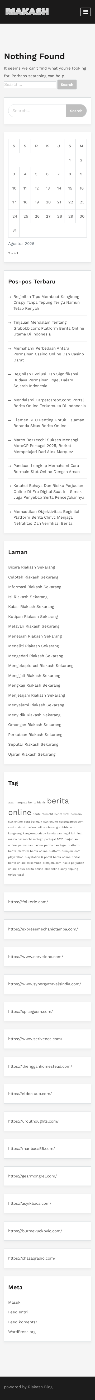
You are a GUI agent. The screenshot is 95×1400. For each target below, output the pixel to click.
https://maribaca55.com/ (31, 1148)
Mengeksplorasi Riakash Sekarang (40, 665)
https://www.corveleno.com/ (35, 956)
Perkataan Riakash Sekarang (35, 734)
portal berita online (57, 857)
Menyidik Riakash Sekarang (34, 715)
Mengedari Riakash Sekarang (35, 656)
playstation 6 (34, 857)
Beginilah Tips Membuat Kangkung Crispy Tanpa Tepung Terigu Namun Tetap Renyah (46, 302)
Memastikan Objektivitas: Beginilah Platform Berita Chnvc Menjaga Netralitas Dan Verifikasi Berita (46, 517)
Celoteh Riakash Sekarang (33, 577)
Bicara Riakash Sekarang (31, 567)
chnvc (50, 827)
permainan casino (30, 845)
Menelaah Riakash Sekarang (35, 636)
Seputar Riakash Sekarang (33, 744)
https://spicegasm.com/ (30, 1011)
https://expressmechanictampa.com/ (43, 929)
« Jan (13, 252)
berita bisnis (37, 802)
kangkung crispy (34, 833)
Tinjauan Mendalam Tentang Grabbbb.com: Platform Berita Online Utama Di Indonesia (48, 328)
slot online (52, 869)
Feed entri (18, 1312)
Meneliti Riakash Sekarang (33, 646)
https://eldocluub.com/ (30, 1093)
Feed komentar (22, 1322)
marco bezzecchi (20, 839)
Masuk (14, 1302)
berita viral (61, 814)
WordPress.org (22, 1331)
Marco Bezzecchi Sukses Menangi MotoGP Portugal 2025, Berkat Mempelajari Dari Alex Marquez (45, 446)
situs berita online (30, 869)
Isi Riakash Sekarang (28, 596)
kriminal (76, 833)
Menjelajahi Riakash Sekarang (36, 695)
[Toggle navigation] (85, 11)
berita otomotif (43, 814)
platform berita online (32, 851)
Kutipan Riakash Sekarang (33, 616)
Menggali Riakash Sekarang (34, 675)
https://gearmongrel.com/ (32, 1176)
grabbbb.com (65, 827)
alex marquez (17, 802)
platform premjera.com (64, 851)
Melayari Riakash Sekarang (33, 626)
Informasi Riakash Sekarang (34, 587)
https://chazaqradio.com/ (32, 1258)
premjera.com (51, 863)
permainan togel (55, 845)
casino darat (16, 827)
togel (20, 874)
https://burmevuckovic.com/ (35, 1231)
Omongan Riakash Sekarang (34, 724)
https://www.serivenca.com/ (35, 1038)
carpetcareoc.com (71, 821)
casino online (36, 827)
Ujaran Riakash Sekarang (31, 754)
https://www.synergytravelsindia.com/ (44, 984)
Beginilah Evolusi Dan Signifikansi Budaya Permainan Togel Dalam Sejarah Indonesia (45, 380)
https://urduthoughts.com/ (33, 1121)
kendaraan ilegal (58, 833)
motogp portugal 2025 (48, 839)
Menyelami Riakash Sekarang (36, 705)
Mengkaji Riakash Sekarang (34, 685)
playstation (15, 857)
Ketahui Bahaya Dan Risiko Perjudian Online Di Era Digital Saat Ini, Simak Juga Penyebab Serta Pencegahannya (48, 491)
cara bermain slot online (41, 821)
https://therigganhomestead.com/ (40, 1066)
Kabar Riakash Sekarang (31, 606)
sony (63, 869)
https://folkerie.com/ (28, 901)
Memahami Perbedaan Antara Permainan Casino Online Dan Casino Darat (48, 354)
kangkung (15, 833)
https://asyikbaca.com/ (29, 1203)
